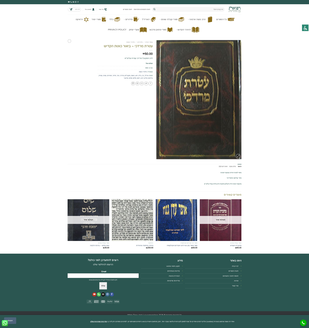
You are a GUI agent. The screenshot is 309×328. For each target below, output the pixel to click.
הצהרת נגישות (174, 276)
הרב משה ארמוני (198, 19)
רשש (138, 78)
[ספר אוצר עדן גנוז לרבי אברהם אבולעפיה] (176, 220)
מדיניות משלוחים (173, 271)
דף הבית (235, 266)
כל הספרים (221, 19)
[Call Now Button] (303, 323)
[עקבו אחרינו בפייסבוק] (78, 2)
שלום (134, 78)
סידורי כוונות (130, 42)
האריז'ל (146, 19)
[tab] (239, 166)
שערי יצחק (134, 29)
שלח (103, 286)
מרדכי (122, 76)
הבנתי (10, 320)
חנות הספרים (127, 9)
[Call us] (71, 2)
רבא (142, 78)
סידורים (129, 19)
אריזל (146, 76)
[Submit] (154, 9)
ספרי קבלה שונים (169, 19)
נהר (118, 76)
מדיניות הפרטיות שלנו (98, 321)
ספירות (109, 76)
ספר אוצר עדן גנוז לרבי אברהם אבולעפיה (182, 245)
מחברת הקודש (235, 245)
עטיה (104, 76)
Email (103, 271)
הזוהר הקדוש (184, 29)
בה (143, 76)
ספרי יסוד (96, 19)
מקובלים (127, 76)
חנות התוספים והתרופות (142, 9)
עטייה (100, 76)
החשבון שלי (88, 9)
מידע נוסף (232, 166)
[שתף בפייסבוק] (150, 83)
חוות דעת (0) (223, 166)
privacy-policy (117, 29)
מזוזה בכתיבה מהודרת (144, 245)
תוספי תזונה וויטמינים (230, 276)
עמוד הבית (149, 42)
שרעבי (126, 78)
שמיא (130, 78)
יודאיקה (79, 19)
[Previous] (241, 226)
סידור (114, 76)
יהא (136, 76)
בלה (139, 76)
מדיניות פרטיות (173, 281)
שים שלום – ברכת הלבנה (99, 245)
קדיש (145, 78)
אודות (236, 281)
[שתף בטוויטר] (146, 83)
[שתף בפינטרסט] (137, 83)
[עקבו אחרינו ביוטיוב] (69, 2)
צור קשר (101, 9)
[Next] (68, 226)
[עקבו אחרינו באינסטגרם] (75, 2)
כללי (111, 19)
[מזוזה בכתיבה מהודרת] (132, 220)
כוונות (133, 76)
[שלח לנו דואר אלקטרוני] (73, 2)
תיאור (239, 166)
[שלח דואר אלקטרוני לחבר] (142, 83)
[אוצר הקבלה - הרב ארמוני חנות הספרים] (234, 9)
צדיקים (150, 78)
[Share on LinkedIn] (133, 83)
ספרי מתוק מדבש (158, 29)
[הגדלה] (238, 156)
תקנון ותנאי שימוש (173, 266)
